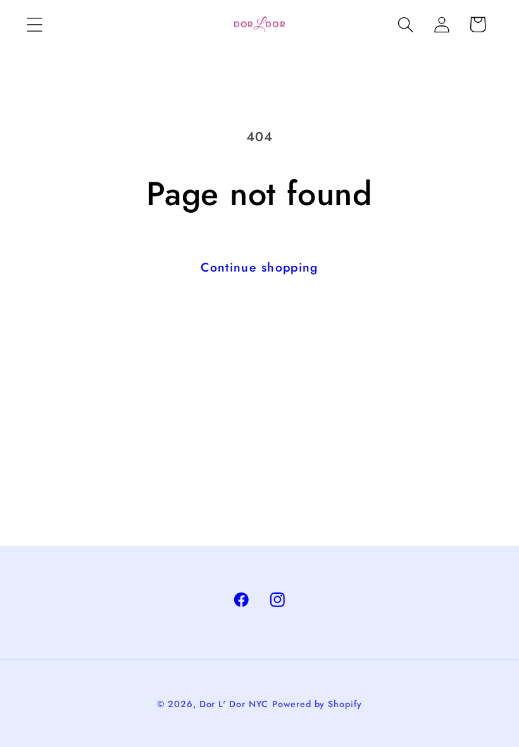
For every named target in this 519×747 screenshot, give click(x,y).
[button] (34, 24)
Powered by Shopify (316, 704)
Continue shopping (259, 267)
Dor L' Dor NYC (234, 704)
